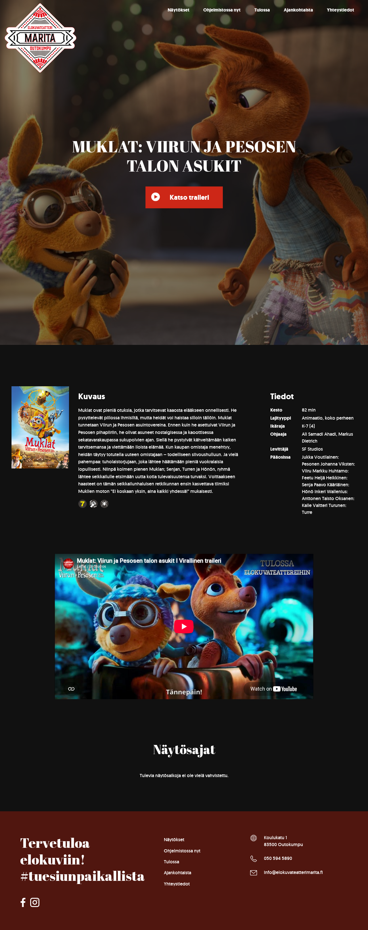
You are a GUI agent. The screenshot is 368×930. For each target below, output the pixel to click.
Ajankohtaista (298, 10)
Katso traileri (189, 197)
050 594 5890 (278, 858)
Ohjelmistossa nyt (222, 10)
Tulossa (262, 10)
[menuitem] (178, 10)
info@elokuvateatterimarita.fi (293, 872)
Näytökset (178, 10)
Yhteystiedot (340, 10)
